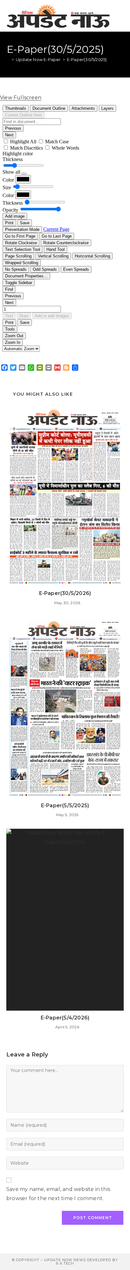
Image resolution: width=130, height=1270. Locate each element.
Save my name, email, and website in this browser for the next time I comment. (58, 1193)
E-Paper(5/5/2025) (65, 805)
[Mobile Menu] (120, 15)
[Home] (8, 59)
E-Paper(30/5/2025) (87, 59)
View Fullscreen (20, 98)
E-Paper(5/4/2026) (65, 1018)
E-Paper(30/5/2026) (65, 593)
